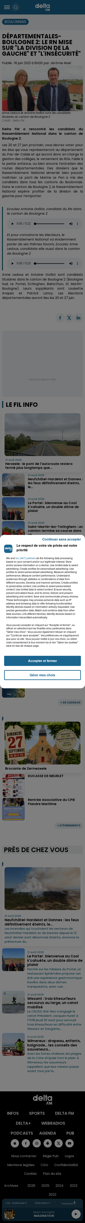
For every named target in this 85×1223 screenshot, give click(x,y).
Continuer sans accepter (61, 539)
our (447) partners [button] (25, 558)
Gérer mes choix (42, 675)
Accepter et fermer (42, 660)
